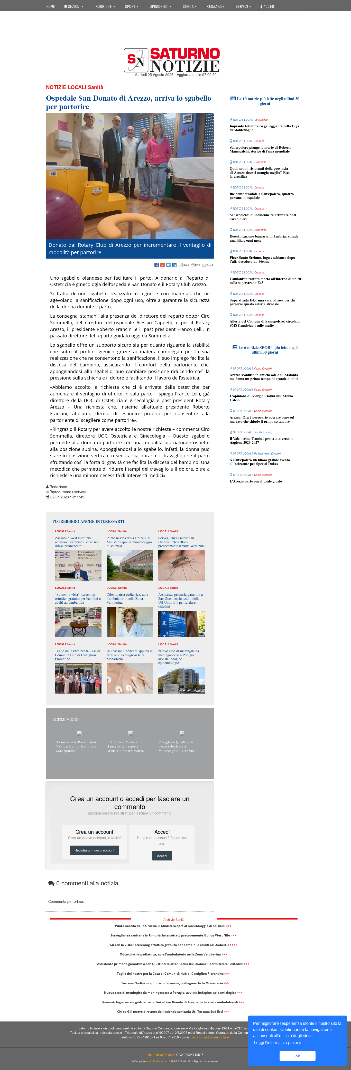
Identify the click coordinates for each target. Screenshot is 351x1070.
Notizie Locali (66, 87)
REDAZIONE (216, 6)
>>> (229, 926)
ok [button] (297, 1056)
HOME (50, 6)
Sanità (95, 87)
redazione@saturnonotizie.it (211, 1037)
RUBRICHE (104, 6)
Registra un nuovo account (94, 850)
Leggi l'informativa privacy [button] (277, 1042)
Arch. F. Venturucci (157, 1061)
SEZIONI (74, 6)
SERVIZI (242, 6)
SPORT (131, 6)
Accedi (269, 6)
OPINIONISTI (160, 6)
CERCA (189, 6)
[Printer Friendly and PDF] (196, 265)
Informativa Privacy (160, 1055)
